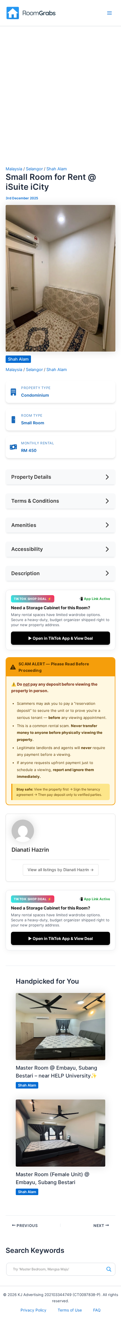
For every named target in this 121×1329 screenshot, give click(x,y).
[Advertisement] (60, 103)
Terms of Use (70, 1310)
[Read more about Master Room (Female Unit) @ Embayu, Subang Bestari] (60, 1132)
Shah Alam (56, 168)
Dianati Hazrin (30, 849)
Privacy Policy (33, 1310)
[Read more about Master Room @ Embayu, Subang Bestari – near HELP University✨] (60, 1026)
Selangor (34, 168)
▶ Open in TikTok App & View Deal (60, 638)
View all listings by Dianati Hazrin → (61, 869)
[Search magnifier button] (109, 1269)
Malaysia (14, 168)
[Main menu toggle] (109, 13)
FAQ (96, 1310)
